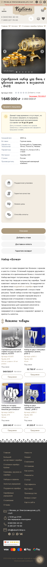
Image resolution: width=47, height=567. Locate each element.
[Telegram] (36, 1)
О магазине (29, 462)
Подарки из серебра (12, 488)
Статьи (27, 480)
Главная (6, 453)
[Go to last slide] (5, 51)
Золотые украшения (11, 484)
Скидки (27, 457)
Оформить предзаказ (12, 107)
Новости (28, 453)
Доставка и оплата (23, 244)
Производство (30, 493)
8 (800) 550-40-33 (9, 17)
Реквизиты (28, 475)
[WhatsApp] (40, 1)
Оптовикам (29, 466)
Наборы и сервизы (11, 479)
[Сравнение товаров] (38, 18)
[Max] (44, 1)
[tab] (16, 72)
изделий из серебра (23, 286)
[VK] (21, 534)
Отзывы (6, 505)
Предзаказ (12, 377)
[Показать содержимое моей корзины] (42, 10)
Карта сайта (29, 502)
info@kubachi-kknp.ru (16, 530)
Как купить (29, 471)
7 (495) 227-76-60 (9, 20)
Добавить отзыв (23, 237)
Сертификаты (30, 484)
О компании (8, 500)
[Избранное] (43, 18)
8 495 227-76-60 (15, 526)
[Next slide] (42, 51)
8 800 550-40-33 (15, 523)
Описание (23, 231)
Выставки (28, 489)
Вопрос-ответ (30, 498)
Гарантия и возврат (23, 251)
